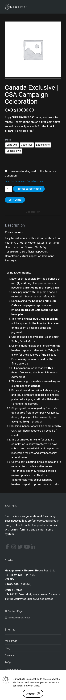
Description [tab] (33, 211)
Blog (7, 648)
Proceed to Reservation (29, 189)
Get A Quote (15, 199)
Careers (9, 655)
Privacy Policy (13, 669)
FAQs (8, 662)
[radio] (12, 145)
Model (8, 140)
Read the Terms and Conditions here (24, 181)
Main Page (11, 640)
